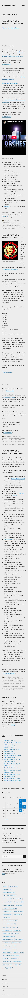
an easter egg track (9, 397)
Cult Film (11, 438)
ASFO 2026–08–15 (9, 745)
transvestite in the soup (10, 269)
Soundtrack (5, 227)
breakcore (17, 899)
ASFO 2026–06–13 (9, 776)
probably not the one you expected (12, 56)
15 (20, 807)
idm (13, 924)
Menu (23, 5)
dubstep (19, 905)
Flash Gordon (16, 438)
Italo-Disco (7, 927)
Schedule (5, 983)
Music (11, 683)
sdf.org (13, 725)
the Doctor (20, 52)
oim (5, 946)
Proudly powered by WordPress (18, 995)
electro (13, 908)
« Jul (7, 819)
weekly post (8, 968)
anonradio (4, 438)
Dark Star (21, 680)
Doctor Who (13, 224)
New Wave (16, 942)
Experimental (18, 911)
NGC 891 (21, 493)
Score (18, 225)
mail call (17, 930)
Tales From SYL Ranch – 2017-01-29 (12, 452)
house (6, 924)
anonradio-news (9, 892)
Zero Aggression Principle (8, 228)
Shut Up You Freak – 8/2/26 (12, 749)
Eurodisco (7, 911)
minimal (15, 933)
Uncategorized (5, 222)
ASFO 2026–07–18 (9, 757)
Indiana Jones (11, 681)
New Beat (19, 939)
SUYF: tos (15, 958)
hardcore (6, 917)
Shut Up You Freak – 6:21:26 (12, 770)
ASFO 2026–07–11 (9, 761)
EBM (5, 908)
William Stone (7, 220)
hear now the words (10, 921)
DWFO (9, 225)
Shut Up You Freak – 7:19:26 (12, 755)
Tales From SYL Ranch (13, 686)
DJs (3, 990)
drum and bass (8, 905)
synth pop (7, 961)
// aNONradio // (8, 5)
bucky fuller (7, 902)
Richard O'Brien (19, 439)
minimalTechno (9, 936)
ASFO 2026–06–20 (9, 772)
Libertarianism (5, 683)
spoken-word (19, 952)
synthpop (17, 961)
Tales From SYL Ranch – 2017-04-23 (12, 22)
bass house (7, 899)
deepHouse (18, 902)
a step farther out (9, 895)
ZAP (23, 227)
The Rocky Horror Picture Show (13, 443)
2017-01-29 (20, 678)
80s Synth (13, 886)
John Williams (19, 681)
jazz (15, 927)
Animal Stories (8, 539)
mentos (6, 933)
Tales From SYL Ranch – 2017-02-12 (12, 236)
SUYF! (6, 958)
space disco (7, 952)
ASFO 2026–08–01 (9, 751)
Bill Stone (16, 680)
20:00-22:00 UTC (15, 222)
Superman (4, 686)
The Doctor (11, 227)
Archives (4, 979)
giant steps (18, 914)
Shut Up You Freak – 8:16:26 (12, 743)
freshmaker (7, 914)
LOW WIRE (7, 930)
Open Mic (5, 986)
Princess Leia (16, 683)
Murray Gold (14, 225)
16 (24, 807)
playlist (12, 946)
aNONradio (10, 680)
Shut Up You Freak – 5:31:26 (12, 780)
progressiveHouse (9, 949)
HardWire (6, 206)
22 (21, 810)
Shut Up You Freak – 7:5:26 (12, 764)
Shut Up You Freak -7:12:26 (12, 759)
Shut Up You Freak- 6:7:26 (12, 778)
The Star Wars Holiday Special (16, 688)
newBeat (6, 942)
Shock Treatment (6, 441)
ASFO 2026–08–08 (9, 747)
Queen (12, 439)
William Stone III (18, 227)
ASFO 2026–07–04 (9, 766)
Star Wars (21, 685)
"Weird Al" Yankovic (13, 678)
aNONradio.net (6, 64)
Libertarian (8, 439)
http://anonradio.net (9, 673)
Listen (4, 975)
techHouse (7, 964)
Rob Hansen (10, 685)
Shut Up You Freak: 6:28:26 (12, 768)
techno (17, 964)
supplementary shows (11, 955)
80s (5, 886)
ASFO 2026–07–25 (9, 753)
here (3, 873)
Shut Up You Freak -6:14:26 (12, 774)
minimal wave (8, 939)
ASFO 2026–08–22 (9, 741)
